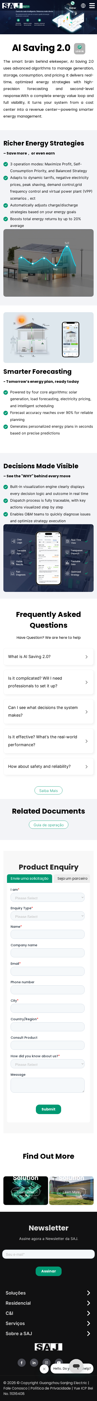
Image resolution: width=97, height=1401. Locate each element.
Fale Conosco (15, 1388)
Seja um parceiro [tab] (73, 878)
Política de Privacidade (50, 1388)
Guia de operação (49, 825)
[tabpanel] (48, 1002)
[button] (92, 5)
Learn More (25, 1192)
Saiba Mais (48, 790)
